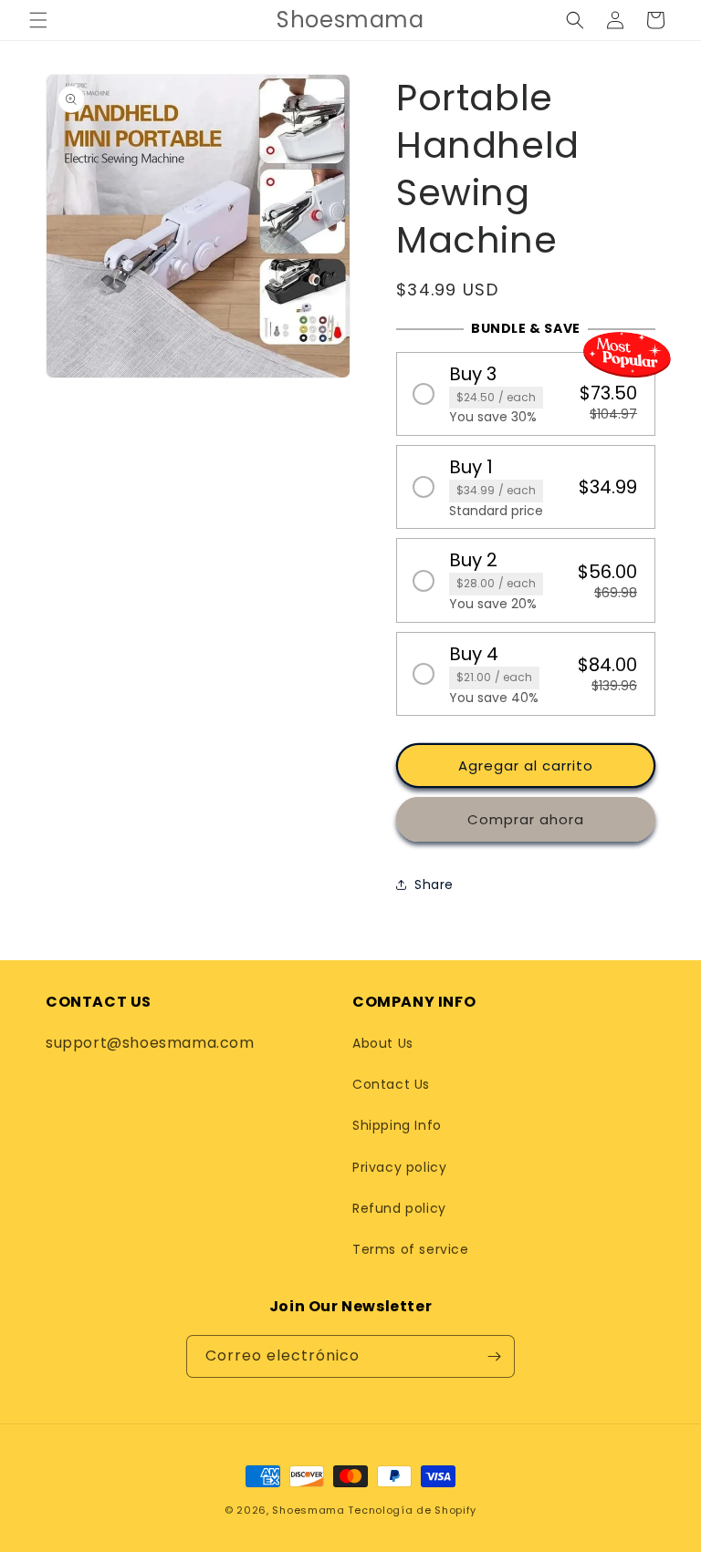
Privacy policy (399, 1167)
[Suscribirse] (494, 1356)
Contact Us (391, 1084)
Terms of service (410, 1249)
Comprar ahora (525, 819)
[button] (38, 20)
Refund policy (399, 1208)
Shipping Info (397, 1125)
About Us (382, 1043)
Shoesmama (308, 1510)
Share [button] (434, 884)
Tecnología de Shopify (412, 1510)
